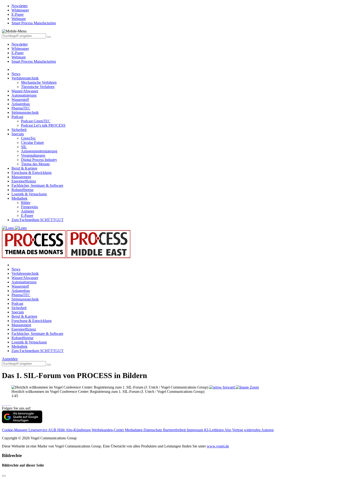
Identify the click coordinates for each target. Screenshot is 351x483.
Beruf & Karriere (24, 168)
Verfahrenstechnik (25, 78)
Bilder (25, 203)
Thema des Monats (35, 164)
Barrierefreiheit (175, 430)
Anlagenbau (20, 104)
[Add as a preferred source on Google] (22, 422)
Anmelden (10, 359)
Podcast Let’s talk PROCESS (43, 125)
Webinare (18, 57)
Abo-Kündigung (79, 430)
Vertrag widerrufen (246, 430)
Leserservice (38, 430)
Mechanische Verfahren (39, 82)
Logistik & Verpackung (29, 194)
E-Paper (17, 53)
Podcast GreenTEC (35, 121)
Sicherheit (19, 130)
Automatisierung (24, 95)
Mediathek (19, 198)
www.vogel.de (218, 446)
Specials (17, 134)
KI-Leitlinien (214, 430)
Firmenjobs (29, 207)
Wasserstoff (20, 100)
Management (21, 177)
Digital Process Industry (39, 160)
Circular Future (32, 142)
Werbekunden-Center (108, 430)
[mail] (10, 404)
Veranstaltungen (33, 155)
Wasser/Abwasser (24, 91)
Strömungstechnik (25, 112)
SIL (24, 147)
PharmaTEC (20, 108)
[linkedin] (8, 404)
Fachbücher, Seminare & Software (37, 185)
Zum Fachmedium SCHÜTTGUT (37, 220)
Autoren (267, 430)
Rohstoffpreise (22, 190)
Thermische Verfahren (37, 87)
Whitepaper (20, 49)
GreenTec (28, 138)
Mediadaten (134, 430)
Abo (228, 430)
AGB (52, 430)
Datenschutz (153, 430)
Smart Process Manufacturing (33, 61)
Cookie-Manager (15, 430)
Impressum (195, 430)
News (15, 74)
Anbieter (27, 211)
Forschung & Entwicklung (31, 173)
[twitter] (4, 404)
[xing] (6, 404)
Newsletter (19, 44)
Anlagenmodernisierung (39, 151)
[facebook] (2, 404)
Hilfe (61, 430)
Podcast (17, 117)
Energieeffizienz (23, 181)
